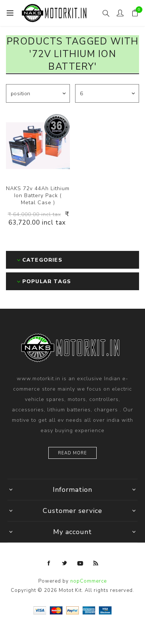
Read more (72, 453)
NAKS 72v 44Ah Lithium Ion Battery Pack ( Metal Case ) (38, 195)
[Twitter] (65, 563)
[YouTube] (80, 563)
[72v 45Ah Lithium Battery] (38, 146)
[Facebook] (49, 563)
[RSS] (96, 563)
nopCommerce (88, 581)
